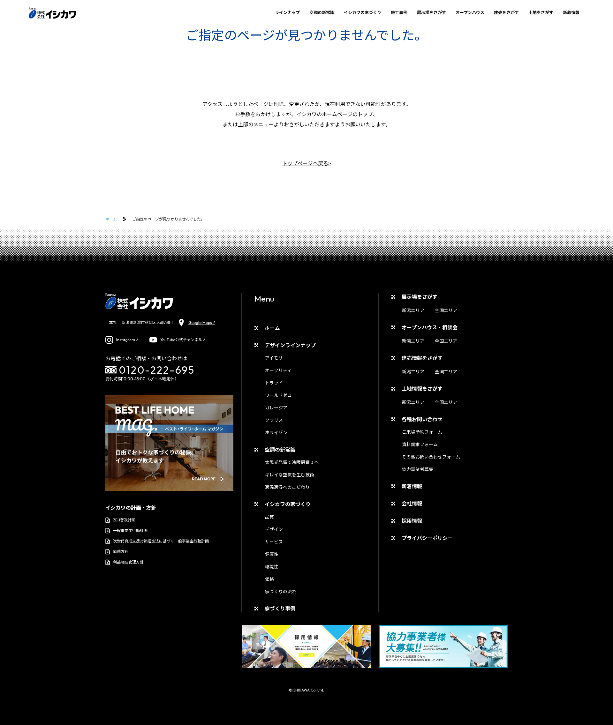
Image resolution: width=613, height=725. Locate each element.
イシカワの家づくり (362, 12)
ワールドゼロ (278, 395)
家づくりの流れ (280, 591)
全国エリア (446, 310)
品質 (269, 517)
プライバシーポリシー (427, 538)
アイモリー (276, 358)
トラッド (274, 383)
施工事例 (399, 12)
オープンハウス (470, 12)
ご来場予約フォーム (422, 432)
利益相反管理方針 (128, 562)
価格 (269, 579)
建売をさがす (506, 12)
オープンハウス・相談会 (430, 327)
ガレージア (276, 408)
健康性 (271, 554)
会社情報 (412, 503)
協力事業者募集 (417, 469)
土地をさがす (540, 12)
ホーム (111, 219)
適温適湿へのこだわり (287, 487)
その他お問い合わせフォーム (431, 457)
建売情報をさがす (422, 358)
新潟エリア (413, 310)
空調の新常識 (321, 12)
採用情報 (412, 521)
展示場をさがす (431, 12)
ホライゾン (276, 433)
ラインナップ (287, 12)
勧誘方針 (120, 551)
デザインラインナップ (290, 345)
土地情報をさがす (422, 388)
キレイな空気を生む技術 (289, 475)
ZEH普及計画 (124, 520)
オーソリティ (278, 370)
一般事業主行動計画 (130, 530)
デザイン (274, 529)
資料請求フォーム (420, 444)
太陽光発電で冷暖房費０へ (292, 462)
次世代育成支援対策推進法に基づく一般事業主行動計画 (161, 541)
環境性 (271, 567)
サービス (274, 542)
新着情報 (571, 12)
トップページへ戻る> (306, 163)
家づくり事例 (280, 608)
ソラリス (274, 420)
